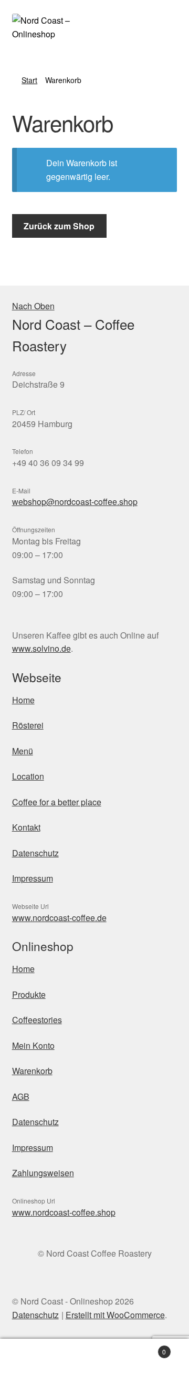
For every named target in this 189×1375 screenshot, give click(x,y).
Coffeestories (37, 1020)
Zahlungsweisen (43, 1173)
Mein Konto (33, 1045)
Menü (22, 751)
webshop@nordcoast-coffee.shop (75, 502)
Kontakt (26, 827)
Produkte (29, 994)
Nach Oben (33, 306)
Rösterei (28, 725)
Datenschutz (35, 853)
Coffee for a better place (56, 802)
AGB (20, 1096)
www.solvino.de (41, 648)
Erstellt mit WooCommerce (115, 1315)
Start (29, 80)
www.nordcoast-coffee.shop (64, 1212)
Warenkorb (32, 1071)
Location (28, 776)
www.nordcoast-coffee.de (59, 918)
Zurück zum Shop (59, 226)
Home (23, 700)
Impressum (32, 878)
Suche (94, 1357)
